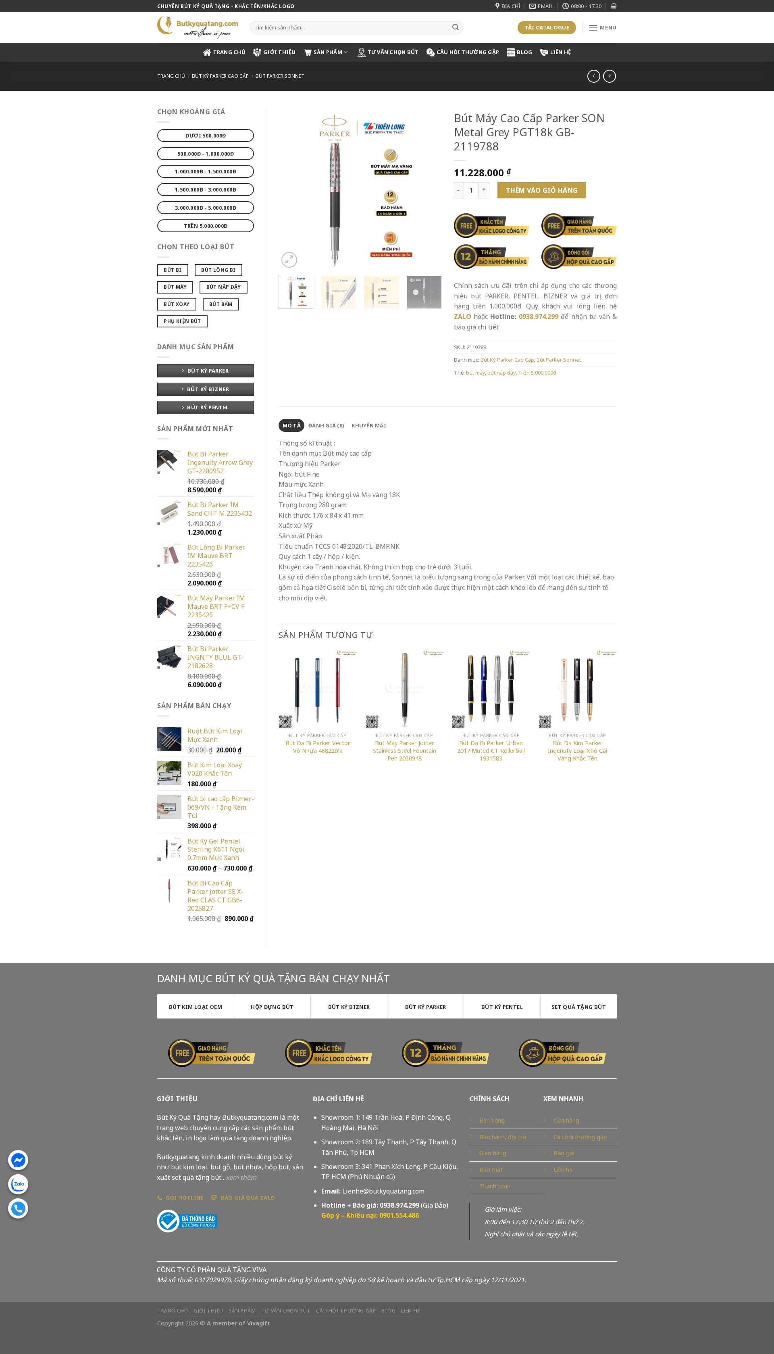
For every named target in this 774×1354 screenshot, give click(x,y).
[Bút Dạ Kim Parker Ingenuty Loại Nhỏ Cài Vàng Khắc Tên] (577, 689)
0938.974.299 (538, 316)
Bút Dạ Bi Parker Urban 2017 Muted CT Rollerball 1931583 (491, 750)
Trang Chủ (229, 52)
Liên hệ (560, 52)
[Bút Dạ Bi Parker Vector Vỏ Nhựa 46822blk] (318, 689)
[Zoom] (289, 260)
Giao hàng (492, 1153)
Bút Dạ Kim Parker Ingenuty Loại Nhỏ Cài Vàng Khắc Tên (577, 750)
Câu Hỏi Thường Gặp (468, 52)
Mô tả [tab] (292, 425)
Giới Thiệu (279, 52)
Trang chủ (171, 76)
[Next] (428, 188)
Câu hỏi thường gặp (580, 1137)
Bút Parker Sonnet (280, 76)
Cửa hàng (566, 1120)
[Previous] (292, 188)
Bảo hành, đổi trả (502, 1137)
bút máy (475, 372)
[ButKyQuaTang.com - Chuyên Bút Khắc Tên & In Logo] (197, 27)
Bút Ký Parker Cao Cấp (220, 76)
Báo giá (563, 1153)
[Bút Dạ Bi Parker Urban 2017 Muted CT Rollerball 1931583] (491, 689)
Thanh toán (494, 1186)
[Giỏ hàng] (614, 6)
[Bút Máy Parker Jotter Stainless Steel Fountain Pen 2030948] (404, 689)
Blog (524, 52)
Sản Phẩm (328, 52)
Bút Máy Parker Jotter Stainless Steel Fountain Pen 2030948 (404, 750)
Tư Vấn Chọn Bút (393, 52)
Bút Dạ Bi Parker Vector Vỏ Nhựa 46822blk (317, 746)
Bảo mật (491, 1169)
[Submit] (455, 28)
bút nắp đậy (501, 372)
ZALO (462, 316)
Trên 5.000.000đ (537, 372)
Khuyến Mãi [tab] (369, 425)
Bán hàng (492, 1120)
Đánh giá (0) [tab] (326, 425)
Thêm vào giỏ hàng (542, 190)
